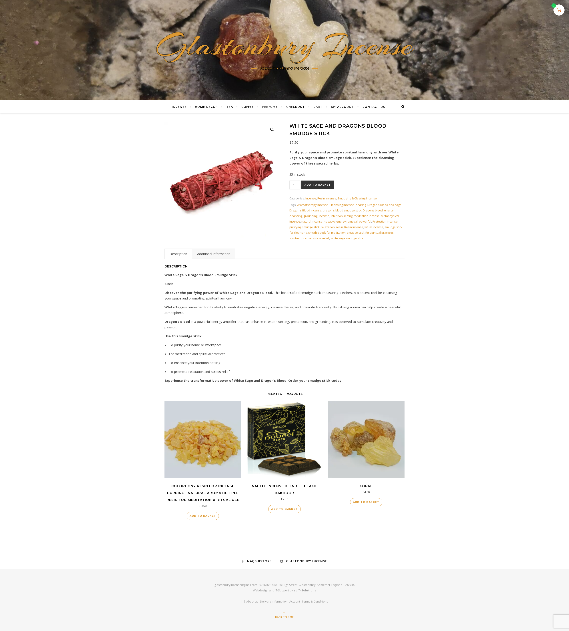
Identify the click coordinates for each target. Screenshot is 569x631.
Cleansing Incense (341, 205)
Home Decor (206, 106)
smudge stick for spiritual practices (370, 233)
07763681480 (267, 585)
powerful (365, 221)
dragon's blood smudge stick (342, 210)
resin (339, 227)
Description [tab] (178, 253)
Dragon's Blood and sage (384, 205)
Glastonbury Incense (284, 47)
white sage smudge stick (347, 238)
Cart (318, 106)
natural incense (312, 221)
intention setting (342, 216)
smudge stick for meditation (327, 233)
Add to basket (318, 184)
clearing (360, 205)
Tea (229, 106)
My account (342, 106)
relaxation (328, 227)
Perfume (270, 106)
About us (252, 601)
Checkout (295, 106)
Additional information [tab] (213, 253)
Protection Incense (385, 221)
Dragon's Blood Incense (305, 210)
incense (324, 216)
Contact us (374, 106)
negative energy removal (341, 221)
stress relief (321, 238)
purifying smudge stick (304, 227)
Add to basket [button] (203, 515)
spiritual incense (300, 238)
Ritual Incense (374, 227)
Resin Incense (326, 198)
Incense (179, 106)
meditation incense (367, 216)
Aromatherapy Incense (312, 205)
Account (294, 601)
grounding (310, 216)
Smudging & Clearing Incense (357, 198)
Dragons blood (373, 210)
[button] (272, 130)
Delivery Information (274, 601)
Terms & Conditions (315, 601)
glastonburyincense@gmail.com (235, 585)
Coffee (247, 106)
